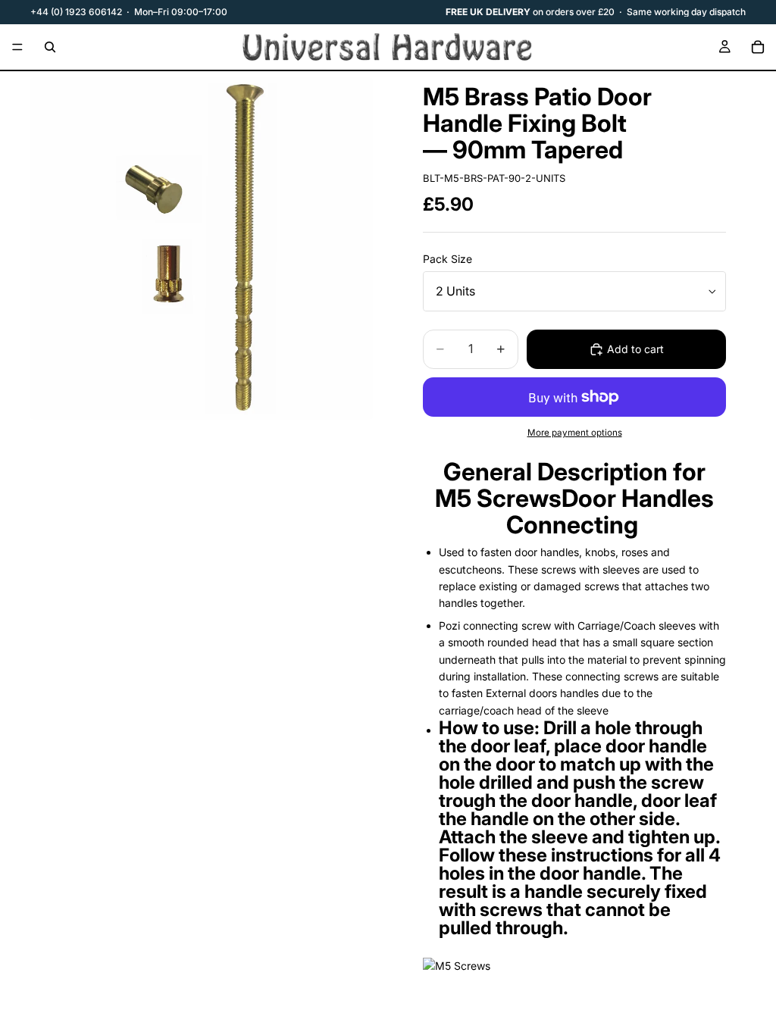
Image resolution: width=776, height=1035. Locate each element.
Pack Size (447, 258)
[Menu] (17, 47)
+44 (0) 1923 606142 (76, 11)
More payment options (574, 432)
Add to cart (635, 348)
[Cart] (757, 47)
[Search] (50, 47)
